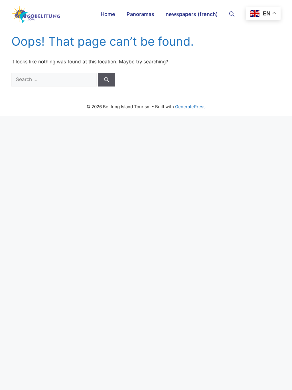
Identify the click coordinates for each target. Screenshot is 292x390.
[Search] (106, 80)
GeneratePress (190, 106)
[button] (232, 14)
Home (108, 14)
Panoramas (140, 14)
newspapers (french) (192, 14)
